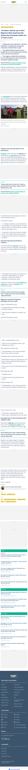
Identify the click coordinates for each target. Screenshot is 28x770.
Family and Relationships (15, 24)
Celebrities (3, 619)
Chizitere (4, 153)
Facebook (6, 96)
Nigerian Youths (11, 494)
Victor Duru (21, 39)
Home (2, 24)
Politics (2, 558)
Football (2, 585)
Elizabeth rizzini (21, 499)
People (6, 24)
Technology (3, 626)
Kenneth (15, 246)
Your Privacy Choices (15, 769)
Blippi (2, 501)
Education (3, 571)
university (14, 155)
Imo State (3, 494)
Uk (1, 499)
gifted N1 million (15, 425)
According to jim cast (11, 501)
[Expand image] (27, 105)
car (2, 162)
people (17, 284)
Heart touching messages (10, 499)
